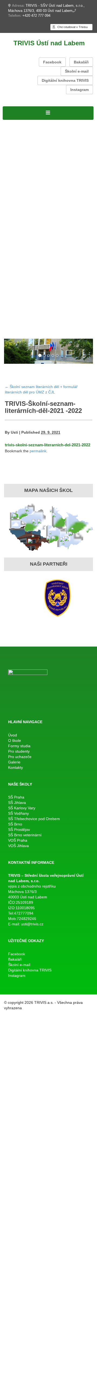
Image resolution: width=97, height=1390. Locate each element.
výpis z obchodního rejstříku (32, 886)
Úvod (12, 735)
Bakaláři (81, 62)
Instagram (79, 89)
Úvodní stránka (19, 123)
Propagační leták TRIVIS (29, 303)
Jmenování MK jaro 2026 (30, 206)
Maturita (11, 199)
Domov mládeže (20, 324)
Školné (22, 261)
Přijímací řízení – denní (28, 289)
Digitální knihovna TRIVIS (65, 80)
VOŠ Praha (17, 840)
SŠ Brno (15, 824)
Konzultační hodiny (50, 261)
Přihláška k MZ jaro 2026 (29, 213)
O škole (11, 129)
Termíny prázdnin (21, 268)
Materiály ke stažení (24, 164)
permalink (38, 451)
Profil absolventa (74, 303)
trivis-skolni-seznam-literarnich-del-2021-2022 (47, 445)
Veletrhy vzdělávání (69, 310)
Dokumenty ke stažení (64, 268)
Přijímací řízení (19, 157)
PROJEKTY (48, 123)
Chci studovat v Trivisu (72, 27)
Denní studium (18, 150)
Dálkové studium (21, 171)
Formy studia (17, 144)
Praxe (9, 261)
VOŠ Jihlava (18, 846)
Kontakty (27, 331)
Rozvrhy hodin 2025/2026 (30, 185)
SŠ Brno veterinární (24, 835)
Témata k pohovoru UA (28, 296)
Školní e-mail (77, 71)
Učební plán (48, 157)
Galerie (10, 331)
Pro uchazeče (17, 282)
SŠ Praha (16, 797)
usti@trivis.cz (32, 924)
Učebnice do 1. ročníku (42, 317)
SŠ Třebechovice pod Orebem (34, 819)
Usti (14, 432)
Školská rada (75, 157)
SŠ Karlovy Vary (21, 808)
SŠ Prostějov (19, 829)
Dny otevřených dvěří (25, 310)
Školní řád (14, 192)
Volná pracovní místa (25, 137)
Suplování (68, 185)
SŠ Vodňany (18, 813)
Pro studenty (16, 178)
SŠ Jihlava (17, 802)
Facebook (52, 62)
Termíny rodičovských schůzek (35, 275)
